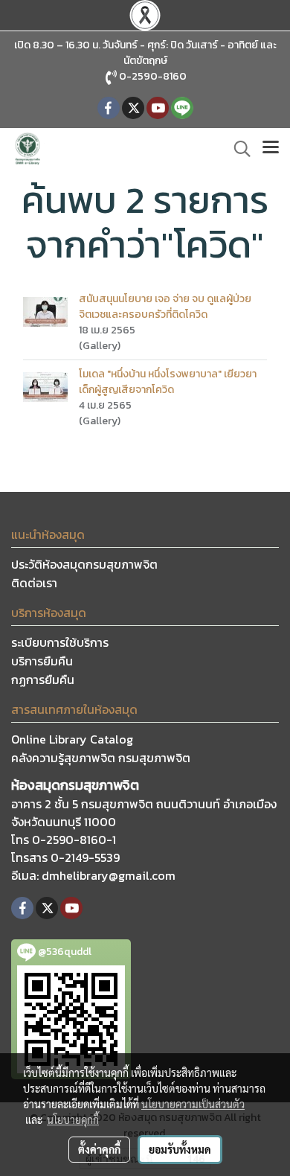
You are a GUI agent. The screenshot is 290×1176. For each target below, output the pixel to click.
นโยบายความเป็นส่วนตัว (193, 1104)
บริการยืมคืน (42, 661)
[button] (237, 149)
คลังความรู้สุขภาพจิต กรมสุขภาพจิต (100, 758)
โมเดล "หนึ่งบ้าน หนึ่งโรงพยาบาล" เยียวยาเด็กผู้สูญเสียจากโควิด (168, 381)
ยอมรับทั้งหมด (180, 1149)
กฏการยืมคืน (42, 679)
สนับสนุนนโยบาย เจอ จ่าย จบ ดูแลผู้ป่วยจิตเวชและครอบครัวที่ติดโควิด (165, 306)
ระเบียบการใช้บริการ (60, 642)
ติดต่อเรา (34, 583)
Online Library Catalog (72, 739)
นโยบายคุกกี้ (73, 1119)
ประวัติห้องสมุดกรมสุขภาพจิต (84, 564)
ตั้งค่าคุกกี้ (99, 1149)
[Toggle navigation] (270, 148)
